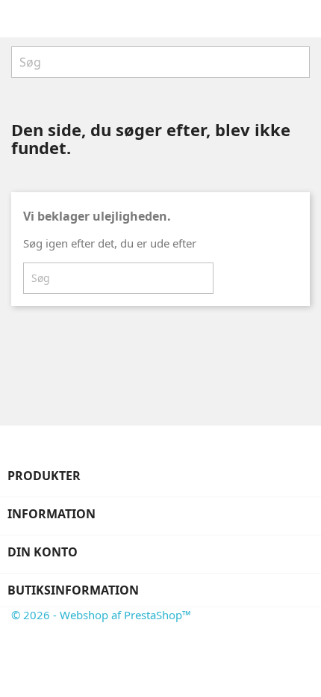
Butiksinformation (73, 590)
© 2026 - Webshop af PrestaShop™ (101, 614)
